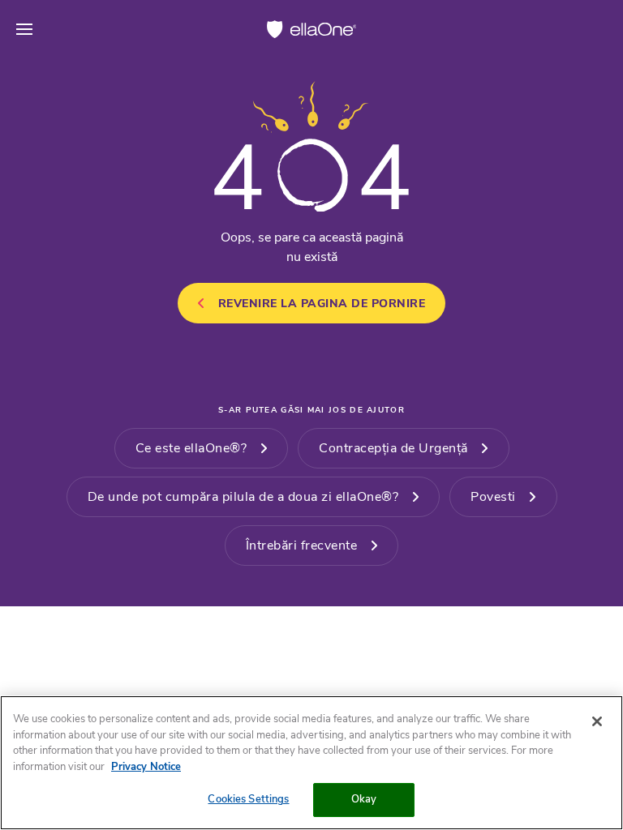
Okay (364, 799)
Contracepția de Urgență (393, 448)
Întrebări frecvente (302, 545)
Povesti (493, 497)
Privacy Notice (146, 766)
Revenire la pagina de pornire (322, 303)
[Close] (597, 721)
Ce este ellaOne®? (191, 448)
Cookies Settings (248, 799)
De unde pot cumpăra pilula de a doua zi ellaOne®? (243, 497)
